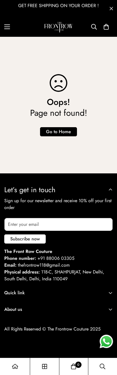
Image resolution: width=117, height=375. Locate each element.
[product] (15, 366)
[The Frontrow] (58, 27)
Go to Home (58, 131)
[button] (106, 26)
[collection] (44, 366)
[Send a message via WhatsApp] (106, 341)
